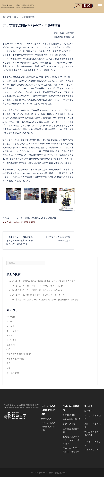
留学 (8, 368)
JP (78, 5)
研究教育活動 (28, 17)
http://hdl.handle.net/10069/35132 (19, 222)
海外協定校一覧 (70, 419)
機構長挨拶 (46, 418)
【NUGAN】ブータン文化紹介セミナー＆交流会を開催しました (35, 295)
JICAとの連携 (69, 424)
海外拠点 (88, 406)
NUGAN (10, 321)
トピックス (11, 340)
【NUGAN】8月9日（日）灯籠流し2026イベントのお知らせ (34, 290)
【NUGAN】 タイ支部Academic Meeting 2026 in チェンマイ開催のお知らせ (42, 281)
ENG (87, 5)
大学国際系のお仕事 (15, 358)
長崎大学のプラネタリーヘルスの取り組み (71, 440)
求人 (8, 363)
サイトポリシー (91, 449)
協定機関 (10, 344)
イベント (10, 326)
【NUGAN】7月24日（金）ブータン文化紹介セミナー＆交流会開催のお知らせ (42, 299)
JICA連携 (10, 316)
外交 (8, 349)
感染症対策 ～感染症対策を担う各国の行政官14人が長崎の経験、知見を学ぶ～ (19, 240)
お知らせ (10, 335)
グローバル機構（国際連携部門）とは (49, 410)
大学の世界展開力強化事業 (18, 354)
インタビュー (12, 330)
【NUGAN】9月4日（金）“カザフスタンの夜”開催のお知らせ (34, 285)
